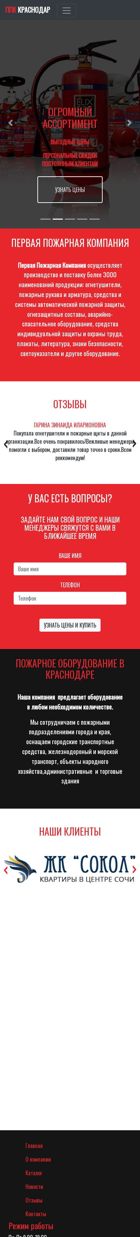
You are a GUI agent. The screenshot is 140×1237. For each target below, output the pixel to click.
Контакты (35, 1214)
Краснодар (27, 9)
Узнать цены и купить (70, 625)
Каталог (33, 1173)
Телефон (70, 585)
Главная (43, 1145)
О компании (38, 1159)
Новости (34, 1186)
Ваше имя (70, 555)
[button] (10, 123)
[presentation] (5, 442)
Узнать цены (70, 190)
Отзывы (33, 1200)
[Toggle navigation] (66, 10)
